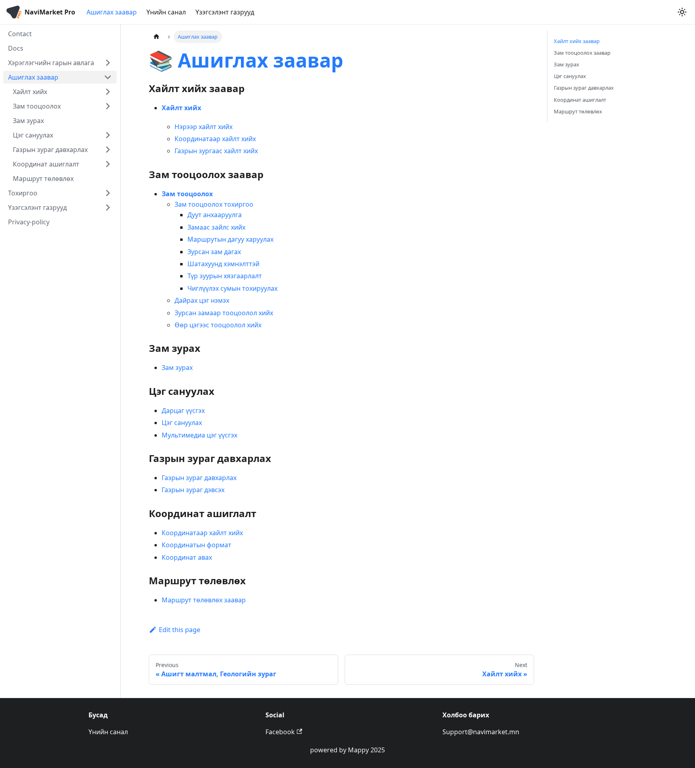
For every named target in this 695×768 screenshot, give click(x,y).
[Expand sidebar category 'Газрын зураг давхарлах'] (108, 149)
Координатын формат (196, 544)
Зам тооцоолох (37, 106)
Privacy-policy (28, 222)
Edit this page (179, 629)
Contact (20, 33)
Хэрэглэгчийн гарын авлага (51, 62)
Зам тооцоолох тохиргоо (214, 204)
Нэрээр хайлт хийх (203, 126)
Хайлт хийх (30, 91)
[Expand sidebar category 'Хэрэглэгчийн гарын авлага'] (108, 62)
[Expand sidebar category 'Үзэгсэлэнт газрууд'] (108, 207)
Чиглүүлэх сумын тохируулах (232, 288)
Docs (15, 48)
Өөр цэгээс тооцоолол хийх (218, 324)
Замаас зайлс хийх (216, 227)
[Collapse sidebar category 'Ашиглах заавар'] (108, 77)
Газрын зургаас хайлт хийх (216, 150)
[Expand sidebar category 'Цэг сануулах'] (108, 135)
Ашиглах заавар (111, 12)
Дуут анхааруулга (214, 214)
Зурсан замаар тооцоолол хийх (224, 312)
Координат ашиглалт (46, 164)
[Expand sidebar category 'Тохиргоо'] (108, 193)
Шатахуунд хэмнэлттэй (223, 263)
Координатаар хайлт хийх (215, 138)
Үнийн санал (166, 12)
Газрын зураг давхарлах (50, 149)
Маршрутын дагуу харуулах (230, 239)
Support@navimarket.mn (480, 731)
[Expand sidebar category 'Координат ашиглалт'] (108, 164)
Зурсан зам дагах (214, 251)
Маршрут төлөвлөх (43, 178)
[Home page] (156, 37)
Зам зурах (28, 120)
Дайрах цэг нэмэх (202, 300)
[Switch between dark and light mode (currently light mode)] (682, 12)
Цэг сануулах (33, 135)
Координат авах (187, 557)
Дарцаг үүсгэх (183, 410)
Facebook (280, 731)
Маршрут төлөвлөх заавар (204, 600)
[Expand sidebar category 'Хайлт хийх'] (108, 91)
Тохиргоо (22, 193)
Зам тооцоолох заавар (582, 52)
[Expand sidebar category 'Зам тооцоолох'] (108, 106)
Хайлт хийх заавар (577, 41)
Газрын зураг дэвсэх (193, 489)
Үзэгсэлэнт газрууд (224, 12)
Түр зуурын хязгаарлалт (224, 275)
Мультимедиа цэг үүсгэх (199, 435)
